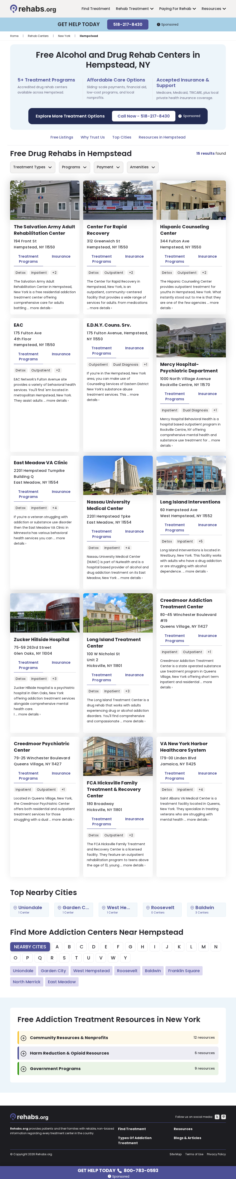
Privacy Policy (216, 1154)
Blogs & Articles (187, 1138)
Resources (211, 8)
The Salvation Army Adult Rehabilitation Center (44, 229)
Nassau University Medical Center (108, 505)
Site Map (176, 1154)
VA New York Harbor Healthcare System (184, 746)
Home (14, 36)
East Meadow (62, 982)
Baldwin (153, 971)
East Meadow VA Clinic (41, 462)
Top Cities (121, 137)
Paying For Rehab (175, 8)
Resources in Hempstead (162, 137)
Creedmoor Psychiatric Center (42, 746)
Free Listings (61, 137)
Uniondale (23, 971)
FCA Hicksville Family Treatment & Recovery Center (114, 789)
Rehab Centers (38, 36)
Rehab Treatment (132, 8)
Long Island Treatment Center (114, 642)
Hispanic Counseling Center (184, 229)
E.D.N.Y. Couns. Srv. (109, 325)
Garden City (53, 971)
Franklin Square (184, 971)
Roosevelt (127, 971)
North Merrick (27, 982)
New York (64, 36)
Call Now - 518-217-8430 (144, 116)
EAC (18, 325)
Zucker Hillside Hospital (41, 639)
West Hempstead (91, 971)
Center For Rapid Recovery (107, 229)
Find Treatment (96, 8)
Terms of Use (194, 1154)
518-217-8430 (127, 24)
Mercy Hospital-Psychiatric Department (189, 367)
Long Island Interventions (190, 502)
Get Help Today (118, 1170)
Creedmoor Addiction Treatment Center (186, 603)
